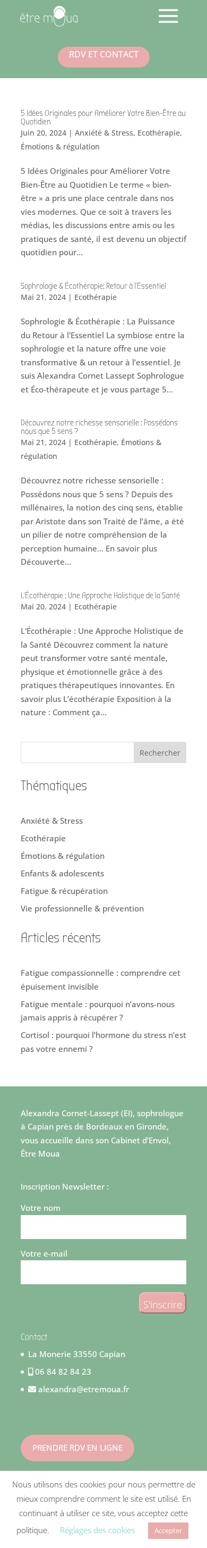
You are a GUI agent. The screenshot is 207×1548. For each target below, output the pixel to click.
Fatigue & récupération (64, 890)
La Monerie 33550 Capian (76, 1354)
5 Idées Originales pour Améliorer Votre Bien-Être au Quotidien (103, 117)
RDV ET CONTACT (104, 54)
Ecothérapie (158, 133)
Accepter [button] (168, 1530)
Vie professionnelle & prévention (82, 908)
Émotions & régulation (60, 146)
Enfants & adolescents (62, 873)
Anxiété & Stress (104, 133)
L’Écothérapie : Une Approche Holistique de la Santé (100, 595)
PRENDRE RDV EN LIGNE (77, 1447)
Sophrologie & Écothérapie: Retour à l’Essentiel (93, 286)
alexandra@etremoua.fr (82, 1389)
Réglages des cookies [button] (97, 1530)
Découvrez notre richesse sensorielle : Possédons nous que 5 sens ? (99, 427)
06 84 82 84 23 (62, 1371)
